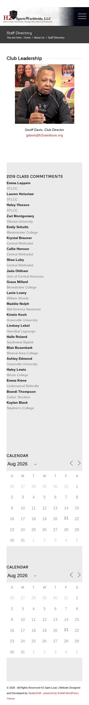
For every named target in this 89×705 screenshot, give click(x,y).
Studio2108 (34, 693)
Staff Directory (19, 32)
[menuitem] (79, 16)
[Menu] (79, 16)
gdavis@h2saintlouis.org (44, 135)
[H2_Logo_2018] (36, 16)
